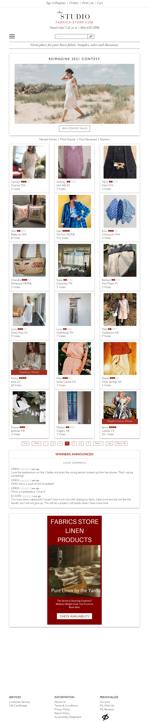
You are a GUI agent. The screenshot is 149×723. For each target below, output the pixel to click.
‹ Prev (36, 443)
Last (109, 443)
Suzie (60, 280)
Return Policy (62, 713)
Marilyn (61, 427)
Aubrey (61, 182)
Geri (59, 231)
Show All (121, 443)
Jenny (105, 427)
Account (105, 702)
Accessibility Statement (68, 717)
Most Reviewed (88, 139)
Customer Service (19, 702)
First (25, 443)
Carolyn (15, 182)
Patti (104, 329)
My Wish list (107, 705)
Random (105, 139)
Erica (104, 231)
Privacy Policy (62, 709)
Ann (13, 231)
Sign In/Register (56, 3)
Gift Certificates (18, 705)
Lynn (14, 329)
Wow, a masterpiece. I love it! (28, 492)
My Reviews (107, 709)
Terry (105, 182)
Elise (59, 378)
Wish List (88, 3)
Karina (14, 378)
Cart (100, 3)
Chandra (16, 280)
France (15, 427)
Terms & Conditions (66, 705)
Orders (73, 3)
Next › (98, 443)
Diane (105, 378)
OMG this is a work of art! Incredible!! (32, 484)
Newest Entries (48, 139)
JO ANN (16, 496)
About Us (60, 702)
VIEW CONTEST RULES (74, 128)
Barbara (106, 280)
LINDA (15, 469)
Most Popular (68, 139)
